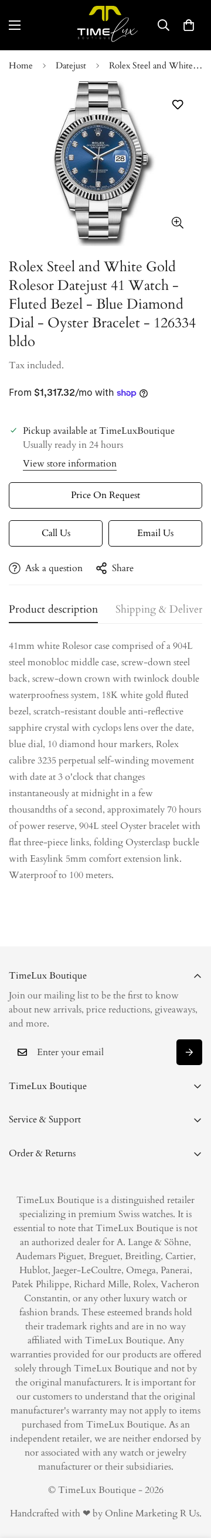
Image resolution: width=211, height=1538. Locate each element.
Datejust (71, 65)
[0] (188, 25)
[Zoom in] (177, 222)
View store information (70, 463)
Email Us (155, 533)
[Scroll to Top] (190, 1476)
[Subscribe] (189, 1052)
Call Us (56, 533)
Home (21, 65)
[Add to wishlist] (177, 105)
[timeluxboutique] (105, 25)
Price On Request (105, 495)
